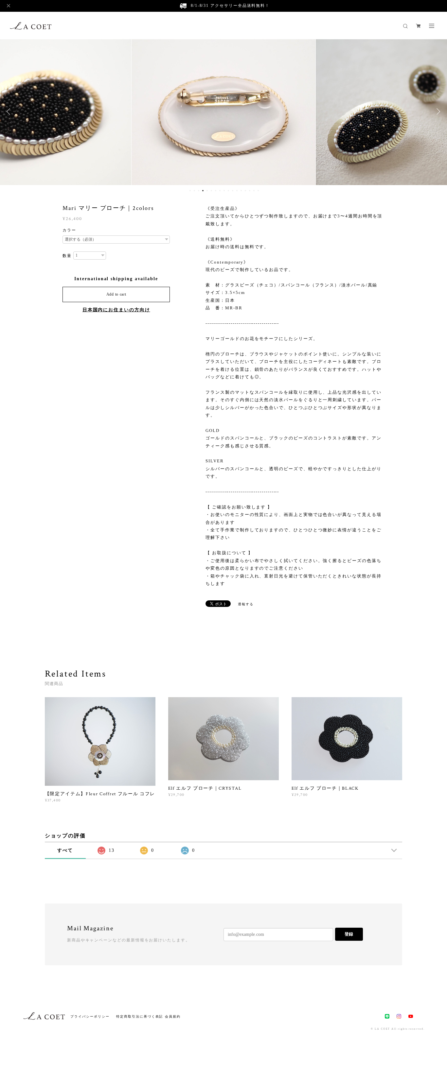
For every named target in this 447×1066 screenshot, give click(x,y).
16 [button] (254, 190)
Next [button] (437, 111)
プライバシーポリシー (89, 1016)
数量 (67, 255)
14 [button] (245, 190)
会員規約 (173, 1016)
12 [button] (237, 190)
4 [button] (203, 190)
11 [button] (232, 190)
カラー (69, 230)
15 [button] (249, 190)
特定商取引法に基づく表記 (139, 1016)
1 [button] (190, 190)
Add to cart (116, 294)
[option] (224, 111)
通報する (246, 604)
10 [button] (228, 190)
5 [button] (207, 190)
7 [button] (215, 190)
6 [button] (211, 190)
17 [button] (258, 190)
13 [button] (241, 190)
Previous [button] (10, 111)
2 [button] (194, 190)
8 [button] (220, 190)
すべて (65, 850)
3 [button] (198, 190)
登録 (349, 934)
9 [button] (224, 190)
